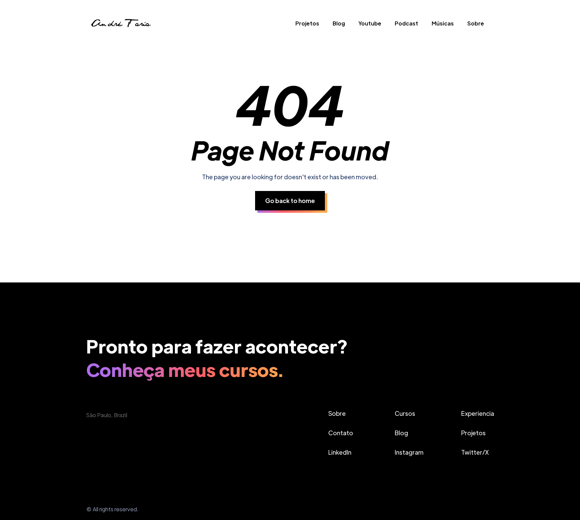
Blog (339, 23)
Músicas (443, 23)
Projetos (307, 23)
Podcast (406, 23)
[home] (120, 25)
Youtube (369, 23)
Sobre (475, 23)
